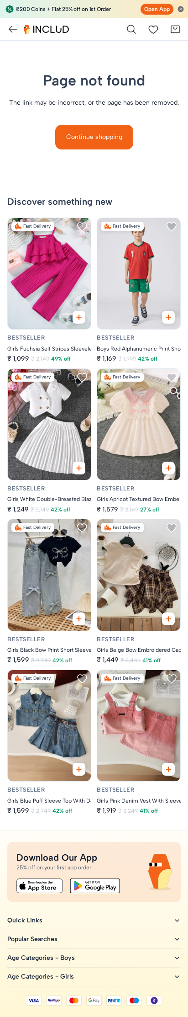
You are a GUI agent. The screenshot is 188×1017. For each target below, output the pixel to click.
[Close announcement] (180, 9)
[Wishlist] (153, 29)
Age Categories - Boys (41, 958)
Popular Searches (32, 939)
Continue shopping (94, 137)
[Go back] (12, 29)
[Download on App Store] (39, 886)
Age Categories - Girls (40, 976)
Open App (157, 9)
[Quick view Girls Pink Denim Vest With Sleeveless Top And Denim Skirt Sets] (168, 769)
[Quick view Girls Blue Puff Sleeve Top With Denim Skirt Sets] (79, 769)
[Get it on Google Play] (95, 886)
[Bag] (175, 29)
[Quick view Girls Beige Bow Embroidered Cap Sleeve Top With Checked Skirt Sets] (168, 618)
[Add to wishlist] (82, 226)
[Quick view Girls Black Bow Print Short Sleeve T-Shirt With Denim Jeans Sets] (79, 618)
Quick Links (24, 920)
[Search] (131, 29)
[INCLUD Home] (46, 29)
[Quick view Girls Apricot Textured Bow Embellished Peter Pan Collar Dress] (168, 468)
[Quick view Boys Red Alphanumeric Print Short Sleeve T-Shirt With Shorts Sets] (168, 317)
